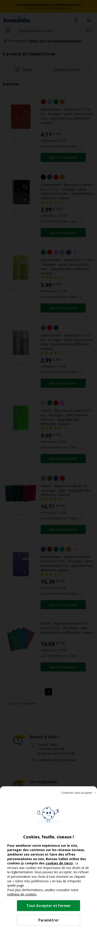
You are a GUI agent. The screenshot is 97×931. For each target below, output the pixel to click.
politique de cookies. (22, 894)
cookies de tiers (59, 863)
